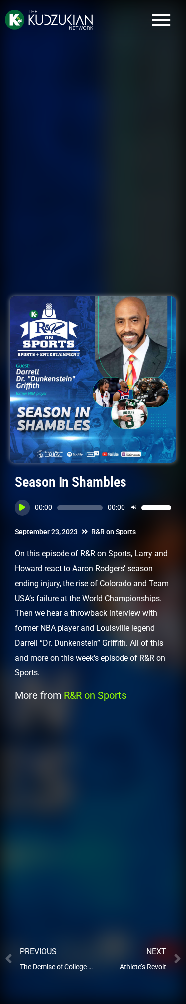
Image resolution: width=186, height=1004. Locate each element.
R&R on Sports (113, 531)
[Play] (22, 508)
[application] (93, 508)
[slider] (156, 507)
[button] (161, 20)
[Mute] (134, 507)
